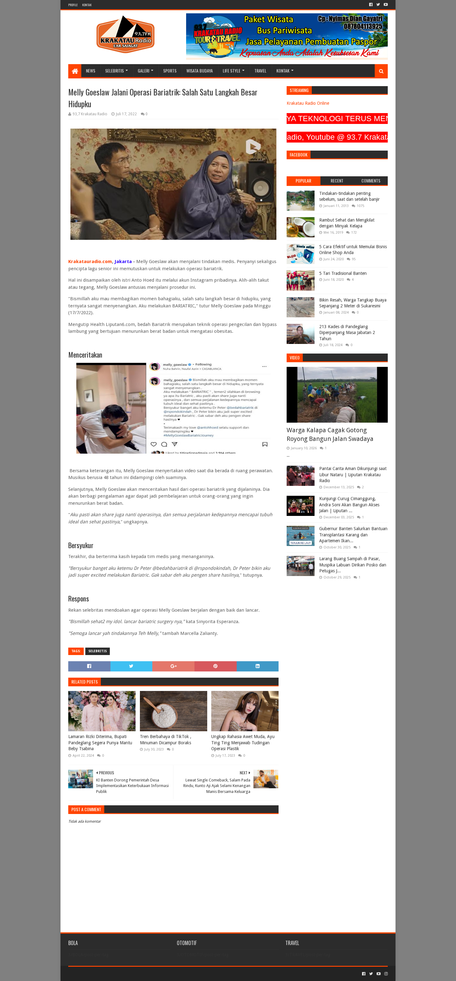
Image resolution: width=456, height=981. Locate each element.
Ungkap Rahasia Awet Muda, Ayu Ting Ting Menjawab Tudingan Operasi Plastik (243, 742)
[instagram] (385, 974)
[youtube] (385, 4)
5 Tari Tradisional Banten (343, 273)
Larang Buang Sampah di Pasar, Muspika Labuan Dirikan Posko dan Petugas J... (352, 564)
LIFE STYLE (231, 70)
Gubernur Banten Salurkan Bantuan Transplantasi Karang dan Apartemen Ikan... (353, 534)
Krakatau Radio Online (308, 103)
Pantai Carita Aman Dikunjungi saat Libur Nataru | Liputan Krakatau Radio (353, 474)
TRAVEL (260, 70)
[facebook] (371, 4)
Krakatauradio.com (90, 261)
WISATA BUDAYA (199, 70)
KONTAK (87, 4)
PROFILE (73, 4)
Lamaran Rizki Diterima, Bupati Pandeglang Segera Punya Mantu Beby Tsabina (100, 742)
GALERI (143, 70)
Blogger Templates (138, 973)
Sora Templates (103, 973)
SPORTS (170, 70)
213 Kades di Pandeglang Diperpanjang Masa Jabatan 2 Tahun (347, 332)
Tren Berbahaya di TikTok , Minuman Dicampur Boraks (165, 739)
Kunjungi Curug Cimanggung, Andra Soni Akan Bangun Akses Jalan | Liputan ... (349, 504)
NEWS (90, 70)
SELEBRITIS (114, 70)
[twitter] (378, 4)
